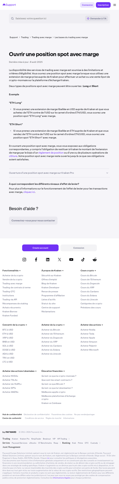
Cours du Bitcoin (89, 275)
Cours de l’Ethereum (91, 279)
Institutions (8, 295)
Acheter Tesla (87, 333)
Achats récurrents (11, 307)
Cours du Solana (89, 295)
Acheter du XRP (49, 341)
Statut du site (48, 303)
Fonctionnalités (11, 270)
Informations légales (62, 478)
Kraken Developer (50, 287)
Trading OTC (8, 291)
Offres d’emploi (49, 279)
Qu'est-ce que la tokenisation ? (57, 388)
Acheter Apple (88, 337)
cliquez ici (29, 192)
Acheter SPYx (9, 388)
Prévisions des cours (91, 307)
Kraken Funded (10, 315)
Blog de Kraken (49, 283)
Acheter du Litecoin (51, 353)
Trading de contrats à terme (16, 287)
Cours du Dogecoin (90, 283)
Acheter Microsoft (90, 349)
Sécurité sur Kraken (51, 275)
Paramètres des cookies (61, 414)
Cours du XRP (87, 287)
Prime (80, 443)
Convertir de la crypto (14, 324)
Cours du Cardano (90, 291)
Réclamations (48, 311)
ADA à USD (7, 353)
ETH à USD (7, 333)
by (9, 432)
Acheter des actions (92, 324)
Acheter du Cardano (52, 345)
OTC (87, 443)
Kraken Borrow (9, 311)
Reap (56, 443)
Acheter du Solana (51, 349)
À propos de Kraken (52, 270)
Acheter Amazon (89, 341)
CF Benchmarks (45, 443)
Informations (68, 418)
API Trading (62, 439)
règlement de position (51, 152)
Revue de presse (50, 291)
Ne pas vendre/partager (84, 414)
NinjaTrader (36, 439)
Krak (74, 443)
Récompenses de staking (15, 303)
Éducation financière (53, 371)
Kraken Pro (24, 439)
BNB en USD (8, 341)
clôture (13, 156)
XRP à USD (7, 337)
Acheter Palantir (89, 345)
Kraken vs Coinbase (51, 403)
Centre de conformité (11, 418)
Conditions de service (34, 418)
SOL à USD (7, 345)
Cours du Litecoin (89, 299)
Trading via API (9, 299)
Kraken (15, 439)
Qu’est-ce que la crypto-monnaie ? (59, 376)
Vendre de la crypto (12, 279)
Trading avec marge (12, 283)
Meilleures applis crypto (53, 392)
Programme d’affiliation (53, 295)
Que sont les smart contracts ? (57, 380)
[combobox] (49, 18)
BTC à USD (7, 329)
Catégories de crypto (91, 303)
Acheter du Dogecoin (52, 337)
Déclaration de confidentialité (37, 414)
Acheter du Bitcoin (51, 329)
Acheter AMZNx (10, 392)
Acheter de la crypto (12, 275)
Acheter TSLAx (10, 380)
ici (48, 458)
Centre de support (51, 307)
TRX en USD (8, 357)
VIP (54, 439)
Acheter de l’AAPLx (12, 384)
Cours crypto (88, 270)
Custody (94, 443)
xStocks (32, 443)
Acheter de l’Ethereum (53, 333)
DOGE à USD (8, 349)
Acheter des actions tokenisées (19, 371)
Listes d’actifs (48, 299)
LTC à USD (7, 361)
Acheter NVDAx (10, 376)
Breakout (47, 439)
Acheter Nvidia (88, 329)
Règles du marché (53, 418)
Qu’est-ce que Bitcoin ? (53, 384)
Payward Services (19, 443)
